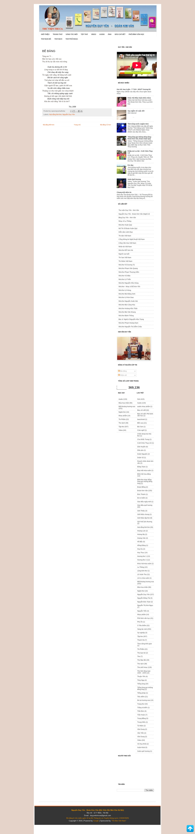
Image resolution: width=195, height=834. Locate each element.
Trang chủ (77, 125)
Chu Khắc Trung (143, 439)
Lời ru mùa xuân (143, 578)
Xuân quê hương (143, 751)
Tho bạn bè (141, 653)
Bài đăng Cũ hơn (105, 125)
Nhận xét (123, 375)
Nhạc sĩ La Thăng (125, 221)
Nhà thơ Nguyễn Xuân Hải (128, 301)
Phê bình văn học (136, 34)
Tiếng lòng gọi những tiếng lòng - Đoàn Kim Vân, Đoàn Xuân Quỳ (140, 138)
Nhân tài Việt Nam (125, 247)
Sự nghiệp (141, 633)
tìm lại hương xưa (143, 700)
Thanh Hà (140, 640)
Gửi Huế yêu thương (144, 522)
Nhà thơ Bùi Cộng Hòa (127, 305)
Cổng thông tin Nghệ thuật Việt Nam (132, 239)
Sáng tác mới (71, 34)
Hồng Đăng (141, 545)
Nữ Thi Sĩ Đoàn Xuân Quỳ (128, 228)
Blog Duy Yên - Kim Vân (127, 218)
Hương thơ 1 (142, 556)
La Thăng (140, 567)
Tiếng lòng (141, 684)
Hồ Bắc (140, 542)
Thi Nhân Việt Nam (125, 261)
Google (96, 821)
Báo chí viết (120, 34)
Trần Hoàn (141, 715)
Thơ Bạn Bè (46, 39)
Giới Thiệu (45, 34)
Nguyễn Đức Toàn (143, 602)
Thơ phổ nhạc (72, 39)
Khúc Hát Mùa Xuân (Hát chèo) (139, 98)
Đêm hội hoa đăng (144, 474)
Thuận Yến (141, 676)
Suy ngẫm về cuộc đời (136, 111)
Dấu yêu (140, 450)
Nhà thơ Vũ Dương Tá (127, 265)
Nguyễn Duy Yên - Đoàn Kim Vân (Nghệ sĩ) (134, 214)
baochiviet (141, 419)
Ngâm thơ (122, 412)
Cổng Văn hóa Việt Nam (127, 243)
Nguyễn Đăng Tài (143, 598)
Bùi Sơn (140, 427)
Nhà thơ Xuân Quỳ (125, 225)
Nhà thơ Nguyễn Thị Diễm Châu (130, 327)
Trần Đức (140, 711)
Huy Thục (140, 553)
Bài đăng (123, 371)
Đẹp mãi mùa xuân (144, 470)
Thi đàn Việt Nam (125, 236)
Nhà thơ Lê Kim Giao (126, 297)
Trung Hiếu (141, 722)
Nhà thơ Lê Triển (125, 279)
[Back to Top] (190, 828)
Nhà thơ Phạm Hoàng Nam (128, 323)
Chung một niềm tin (124, 192)
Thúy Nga (140, 680)
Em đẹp (130, 165)
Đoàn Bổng (141, 487)
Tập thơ (84, 34)
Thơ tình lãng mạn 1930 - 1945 (143, 672)
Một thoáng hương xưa (127, 406)
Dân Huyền (141, 447)
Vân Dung (141, 737)
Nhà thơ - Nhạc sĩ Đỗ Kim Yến (129, 287)
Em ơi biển (141, 498)
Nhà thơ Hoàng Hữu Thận (128, 308)
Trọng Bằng (141, 718)
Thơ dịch (58, 39)
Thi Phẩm (122, 419)
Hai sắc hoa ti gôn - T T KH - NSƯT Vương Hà (134, 89)
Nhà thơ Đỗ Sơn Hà (126, 250)
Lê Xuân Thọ (142, 574)
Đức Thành (141, 494)
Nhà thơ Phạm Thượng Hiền (129, 272)
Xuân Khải (141, 747)
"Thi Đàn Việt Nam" (118, 821)
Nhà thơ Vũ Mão (124, 276)
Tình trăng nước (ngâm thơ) (138, 124)
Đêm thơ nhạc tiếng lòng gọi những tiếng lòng (144, 481)
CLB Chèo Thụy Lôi (144, 443)
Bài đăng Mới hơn (48, 125)
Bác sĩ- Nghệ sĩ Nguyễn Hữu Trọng (131, 319)
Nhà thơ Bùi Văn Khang (127, 312)
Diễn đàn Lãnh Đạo (126, 232)
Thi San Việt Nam (125, 257)
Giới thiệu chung (143, 514)
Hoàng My (141, 534)
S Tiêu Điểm (141, 625)
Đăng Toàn (141, 467)
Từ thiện (140, 726)
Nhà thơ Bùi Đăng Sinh (127, 294)
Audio (102, 34)
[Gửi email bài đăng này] (71, 111)
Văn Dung (141, 729)
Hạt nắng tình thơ (55, 114)
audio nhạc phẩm (143, 406)
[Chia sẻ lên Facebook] (79, 111)
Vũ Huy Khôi (141, 744)
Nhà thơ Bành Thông (126, 316)
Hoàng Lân (141, 531)
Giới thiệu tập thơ (143, 518)
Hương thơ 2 (142, 560)
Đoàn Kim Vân (142, 491)
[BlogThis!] (74, 111)
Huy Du (140, 549)
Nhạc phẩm (123, 416)
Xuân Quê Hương (134, 179)
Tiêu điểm (140, 697)
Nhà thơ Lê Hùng (125, 290)
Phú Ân (140, 622)
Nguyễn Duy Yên (68, 114)
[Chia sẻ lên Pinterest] (81, 111)
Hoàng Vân (141, 538)
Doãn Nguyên (142, 454)
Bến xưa (140, 423)
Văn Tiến (140, 733)
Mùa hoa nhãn (124, 403)
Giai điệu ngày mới (144, 502)
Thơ (138, 656)
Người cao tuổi (124, 254)
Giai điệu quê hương (144, 505)
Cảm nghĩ (140, 430)
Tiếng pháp (141, 693)
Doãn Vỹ (140, 458)
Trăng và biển (142, 707)
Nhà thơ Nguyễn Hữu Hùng (128, 283)
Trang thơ (57, 34)
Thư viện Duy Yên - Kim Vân (129, 210)
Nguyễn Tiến (142, 611)
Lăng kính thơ (142, 571)
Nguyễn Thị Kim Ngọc (145, 605)
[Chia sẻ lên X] (76, 111)
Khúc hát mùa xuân (144, 564)
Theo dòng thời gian (144, 644)
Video (93, 34)
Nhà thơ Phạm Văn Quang (128, 268)
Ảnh (109, 34)
